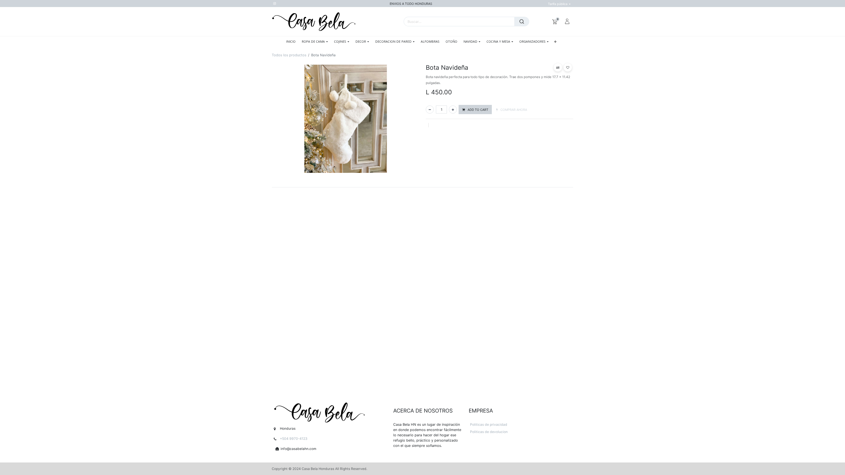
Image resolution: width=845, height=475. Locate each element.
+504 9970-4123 (293, 439)
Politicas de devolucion (489, 432)
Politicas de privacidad (488, 424)
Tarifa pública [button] (558, 4)
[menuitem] (292, 41)
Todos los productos (289, 55)
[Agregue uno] (453, 109)
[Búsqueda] (521, 21)
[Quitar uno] (430, 109)
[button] (555, 42)
